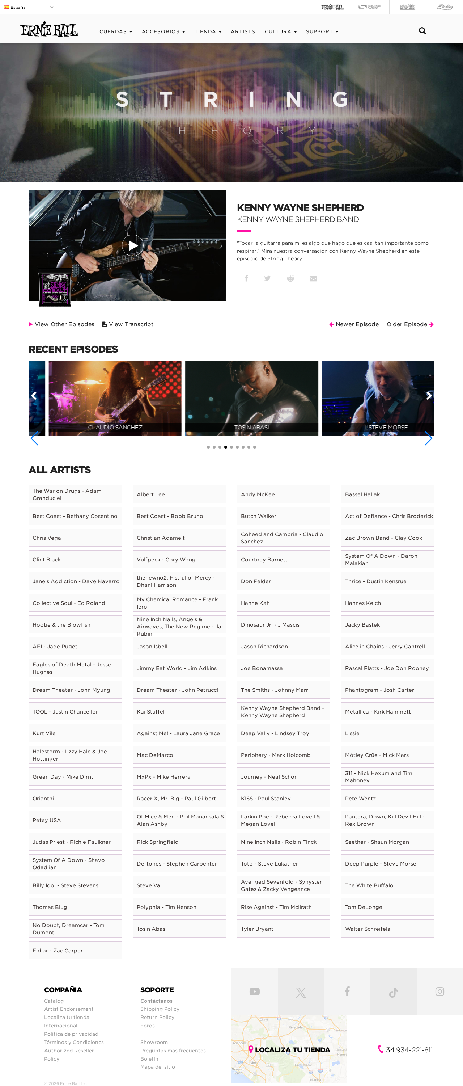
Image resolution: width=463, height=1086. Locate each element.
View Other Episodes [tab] (63, 324)
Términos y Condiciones (74, 1042)
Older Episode (408, 324)
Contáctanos (156, 1001)
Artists (243, 31)
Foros (147, 1025)
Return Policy (157, 1017)
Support (319, 31)
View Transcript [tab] (130, 324)
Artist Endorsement (69, 1009)
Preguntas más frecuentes (173, 1050)
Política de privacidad (71, 1034)
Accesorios (161, 31)
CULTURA (278, 31)
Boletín (149, 1059)
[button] (34, 438)
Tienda (205, 31)
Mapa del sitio (157, 1067)
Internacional (60, 1025)
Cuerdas (113, 31)
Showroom (154, 1042)
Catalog (54, 1001)
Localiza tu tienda (66, 1017)
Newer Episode (356, 324)
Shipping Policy (159, 1009)
